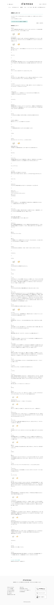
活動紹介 (21, 7)
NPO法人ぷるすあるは (10, 587)
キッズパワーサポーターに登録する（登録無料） (19, 21)
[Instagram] (12, 4)
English (40, 4)
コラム (25, 7)
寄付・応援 (34, 7)
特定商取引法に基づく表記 (11, 594)
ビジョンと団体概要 (10, 588)
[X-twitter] (8, 4)
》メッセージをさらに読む (15, 560)
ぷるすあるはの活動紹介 (10, 590)
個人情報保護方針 (22, 591)
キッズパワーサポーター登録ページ (25, 590)
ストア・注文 (29, 7)
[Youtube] (11, 4)
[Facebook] (9, 4)
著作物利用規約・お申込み (24, 588)
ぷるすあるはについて (15, 7)
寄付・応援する (9, 593)
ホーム (10, 7)
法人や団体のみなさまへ (41, 7)
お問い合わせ (44, 4)
